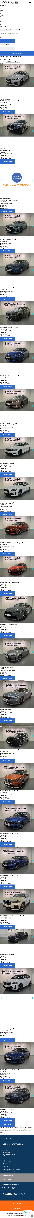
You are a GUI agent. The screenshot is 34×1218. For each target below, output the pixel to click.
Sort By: (2, 25)
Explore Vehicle (7, 111)
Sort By (2, 61)
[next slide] (32, 81)
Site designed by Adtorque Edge (17, 1215)
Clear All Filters (5, 30)
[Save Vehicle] (18, 101)
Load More (7, 1124)
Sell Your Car (17, 1206)
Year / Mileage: (4, 20)
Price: (1, 15)
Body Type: (3, 5)
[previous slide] (1, 81)
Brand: (2, 10)
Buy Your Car (17, 1203)
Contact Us (17, 1208)
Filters (8, 41)
